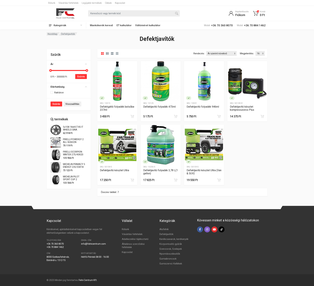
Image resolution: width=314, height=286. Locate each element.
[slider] (50, 70)
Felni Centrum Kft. (88, 280)
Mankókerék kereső (101, 25)
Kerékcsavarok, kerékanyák (173, 239)
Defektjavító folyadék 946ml (203, 106)
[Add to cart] (132, 116)
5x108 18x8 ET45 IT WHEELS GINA (73, 128)
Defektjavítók (166, 234)
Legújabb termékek (92, 3)
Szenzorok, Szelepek (170, 248)
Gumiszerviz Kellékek (170, 263)
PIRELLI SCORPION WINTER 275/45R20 (73, 153)
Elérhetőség (57, 86)
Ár (52, 64)
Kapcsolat (120, 3)
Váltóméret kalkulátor (147, 25)
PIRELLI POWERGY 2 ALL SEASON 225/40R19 (73, 142)
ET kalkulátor (124, 25)
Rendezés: (199, 53)
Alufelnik (164, 229)
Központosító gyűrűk (170, 244)
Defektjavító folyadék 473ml (159, 106)
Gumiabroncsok (167, 258)
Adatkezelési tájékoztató (135, 239)
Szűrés (81, 76)
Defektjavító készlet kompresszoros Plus (242, 108)
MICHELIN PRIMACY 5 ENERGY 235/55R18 (74, 165)
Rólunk (51, 3)
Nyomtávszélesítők (169, 253)
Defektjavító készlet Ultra (114, 170)
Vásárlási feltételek (68, 3)
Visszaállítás (72, 104)
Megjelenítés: (247, 53)
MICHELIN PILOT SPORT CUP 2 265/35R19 (71, 179)
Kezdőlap (52, 34)
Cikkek (108, 3)
